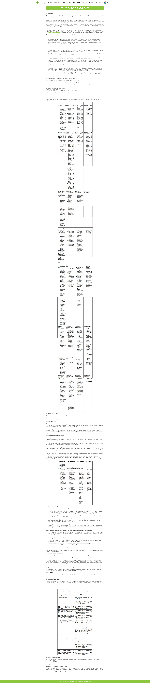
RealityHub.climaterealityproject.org (53, 86)
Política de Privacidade (87, 681)
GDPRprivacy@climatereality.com (53, 32)
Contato (75, 681)
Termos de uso (80, 681)
